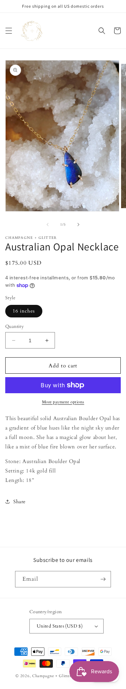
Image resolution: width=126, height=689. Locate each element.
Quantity (14, 326)
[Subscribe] (103, 579)
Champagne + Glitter (51, 676)
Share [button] (19, 501)
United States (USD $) (60, 626)
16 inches (24, 311)
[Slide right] (78, 224)
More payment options (63, 402)
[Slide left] (47, 224)
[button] (8, 30)
